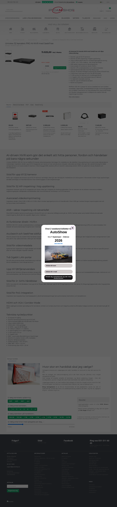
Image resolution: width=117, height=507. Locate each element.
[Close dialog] (72, 228)
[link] (58, 254)
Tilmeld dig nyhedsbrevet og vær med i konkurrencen (58, 277)
